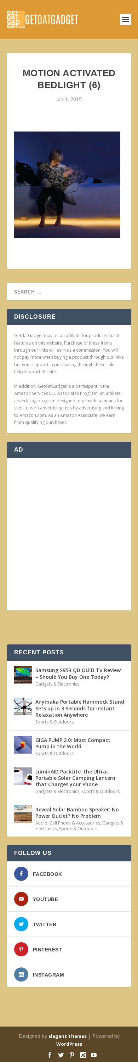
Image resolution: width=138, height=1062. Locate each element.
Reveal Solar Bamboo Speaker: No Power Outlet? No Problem (77, 812)
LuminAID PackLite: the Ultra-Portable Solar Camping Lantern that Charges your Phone (75, 778)
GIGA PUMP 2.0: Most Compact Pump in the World (72, 743)
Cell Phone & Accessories (75, 823)
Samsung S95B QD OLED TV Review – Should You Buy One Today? (78, 673)
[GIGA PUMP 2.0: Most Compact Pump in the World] (23, 745)
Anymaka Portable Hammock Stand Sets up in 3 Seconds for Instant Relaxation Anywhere (79, 708)
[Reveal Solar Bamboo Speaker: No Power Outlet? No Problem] (23, 814)
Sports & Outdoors (54, 722)
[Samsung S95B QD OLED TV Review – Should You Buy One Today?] (23, 675)
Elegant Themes (67, 1036)
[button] (67, 185)
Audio (41, 823)
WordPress (69, 1044)
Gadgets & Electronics (57, 684)
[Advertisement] (69, 534)
